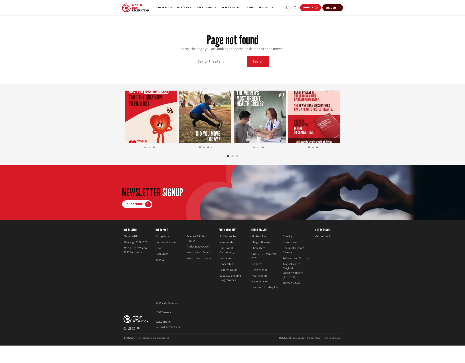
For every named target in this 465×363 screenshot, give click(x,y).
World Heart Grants (199, 258)
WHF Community (207, 7)
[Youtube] (138, 328)
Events (159, 260)
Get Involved (266, 7)
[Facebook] (125, 328)
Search (258, 61)
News (250, 7)
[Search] (295, 7)
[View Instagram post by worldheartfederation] (173, 138)
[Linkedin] (129, 328)
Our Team (225, 258)
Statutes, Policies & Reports (291, 338)
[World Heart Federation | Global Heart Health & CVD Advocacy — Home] (135, 7)
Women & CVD (291, 283)
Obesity (287, 236)
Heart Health (229, 7)
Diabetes (256, 264)
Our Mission (164, 7)
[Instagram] (133, 328)
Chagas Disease (260, 242)
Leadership (226, 264)
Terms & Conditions (332, 338)
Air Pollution (259, 236)
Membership (227, 242)
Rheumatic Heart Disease (293, 250)
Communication (165, 242)
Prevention (290, 242)
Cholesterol (258, 248)
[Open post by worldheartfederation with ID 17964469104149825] (260, 117)
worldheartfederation (150, 94)
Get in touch (323, 236)
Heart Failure (259, 276)
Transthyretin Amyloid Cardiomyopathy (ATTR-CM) (293, 270)
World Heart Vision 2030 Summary (135, 250)
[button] (227, 156)
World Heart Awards (199, 252)
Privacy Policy (313, 338)
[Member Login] (286, 7)
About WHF (131, 236)
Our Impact (184, 7)
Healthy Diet (259, 270)
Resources (161, 254)
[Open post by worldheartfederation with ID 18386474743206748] (314, 117)
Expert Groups (228, 270)
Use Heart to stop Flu (264, 287)
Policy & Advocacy (198, 247)
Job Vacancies (227, 236)
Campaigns (162, 236)
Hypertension (259, 282)
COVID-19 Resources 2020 (263, 256)
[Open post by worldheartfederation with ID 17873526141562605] (205, 117)
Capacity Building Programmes (230, 278)
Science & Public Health (197, 238)
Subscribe (135, 204)
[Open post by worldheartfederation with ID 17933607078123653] (151, 117)
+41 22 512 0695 (170, 327)
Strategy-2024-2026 (136, 242)
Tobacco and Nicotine (296, 258)
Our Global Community (226, 250)
